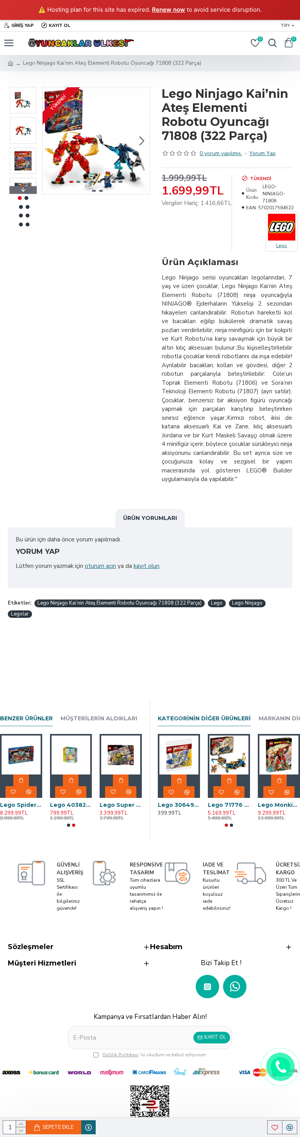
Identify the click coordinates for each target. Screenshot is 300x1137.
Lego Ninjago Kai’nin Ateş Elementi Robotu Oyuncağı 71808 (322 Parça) (120, 603)
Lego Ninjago (247, 603)
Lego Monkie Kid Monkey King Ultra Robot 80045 (279, 804)
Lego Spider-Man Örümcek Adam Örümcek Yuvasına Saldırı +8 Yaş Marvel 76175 (21, 804)
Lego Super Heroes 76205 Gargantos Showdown (121, 804)
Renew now (168, 9)
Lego (217, 603)
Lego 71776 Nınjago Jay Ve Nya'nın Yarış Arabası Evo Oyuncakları (229, 804)
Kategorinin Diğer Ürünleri (204, 718)
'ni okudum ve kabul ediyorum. (154, 1055)
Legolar (20, 613)
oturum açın (100, 566)
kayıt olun (146, 566)
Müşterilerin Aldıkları (99, 718)
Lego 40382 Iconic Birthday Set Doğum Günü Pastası (71, 804)
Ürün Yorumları (150, 518)
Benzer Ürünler (26, 718)
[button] (50, 141)
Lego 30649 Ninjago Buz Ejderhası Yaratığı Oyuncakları (179, 804)
